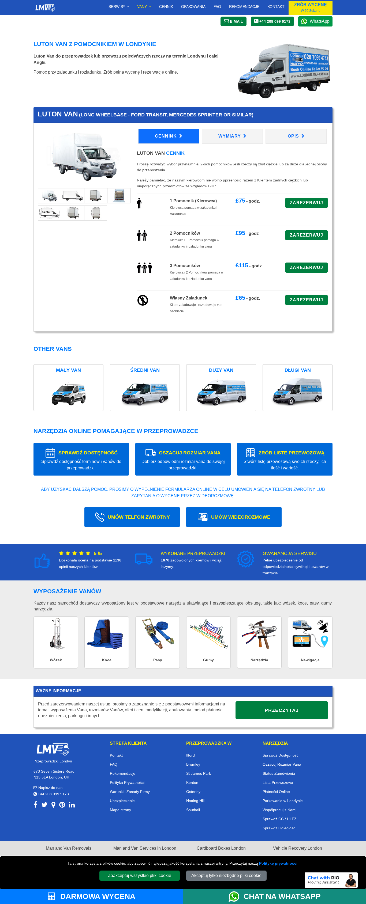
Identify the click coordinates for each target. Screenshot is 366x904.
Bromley (193, 764)
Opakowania (193, 6)
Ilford (190, 755)
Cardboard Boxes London (221, 848)
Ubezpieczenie (122, 801)
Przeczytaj (282, 710)
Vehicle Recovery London (297, 848)
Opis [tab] (294, 136)
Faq (217, 6)
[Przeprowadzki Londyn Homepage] (45, 8)
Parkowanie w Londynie (283, 801)
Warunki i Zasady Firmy (130, 791)
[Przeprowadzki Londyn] (52, 749)
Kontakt (276, 6)
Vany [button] (142, 6)
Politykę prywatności (278, 863)
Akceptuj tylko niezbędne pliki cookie (226, 875)
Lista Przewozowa (278, 782)
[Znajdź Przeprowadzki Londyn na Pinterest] (62, 805)
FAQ (113, 764)
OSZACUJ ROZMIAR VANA (183, 460)
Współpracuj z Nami (279, 810)
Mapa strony (120, 810)
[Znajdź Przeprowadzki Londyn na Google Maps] (53, 805)
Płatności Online (276, 791)
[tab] (49, 195)
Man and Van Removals (68, 848)
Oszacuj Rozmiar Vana (282, 764)
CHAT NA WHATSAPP (282, 896)
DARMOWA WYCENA (96, 896)
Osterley (193, 791)
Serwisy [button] (117, 6)
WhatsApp (320, 21)
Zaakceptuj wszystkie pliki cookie (139, 875)
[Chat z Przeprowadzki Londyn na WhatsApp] (236, 896)
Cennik (166, 6)
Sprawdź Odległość (279, 828)
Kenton (192, 782)
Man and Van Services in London (144, 848)
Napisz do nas (49, 787)
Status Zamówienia (279, 773)
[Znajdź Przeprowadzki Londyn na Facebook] (35, 805)
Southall (193, 810)
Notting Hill (195, 801)
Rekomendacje (244, 6)
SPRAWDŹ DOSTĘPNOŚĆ (81, 460)
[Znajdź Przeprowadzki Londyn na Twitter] (44, 805)
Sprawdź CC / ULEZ (280, 819)
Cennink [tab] (166, 136)
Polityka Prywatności (127, 782)
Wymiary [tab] (230, 136)
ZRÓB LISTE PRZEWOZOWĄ (285, 460)
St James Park (198, 773)
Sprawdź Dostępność (280, 755)
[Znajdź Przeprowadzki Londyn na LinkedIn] (72, 805)
